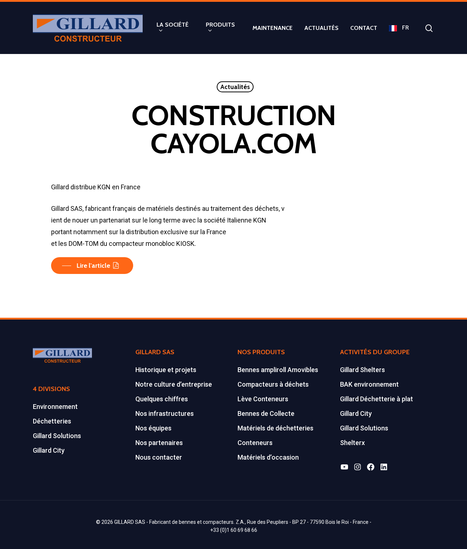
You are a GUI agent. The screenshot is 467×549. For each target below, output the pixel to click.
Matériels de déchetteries (275, 428)
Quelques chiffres (161, 399)
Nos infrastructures (164, 413)
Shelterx (352, 442)
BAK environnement (369, 384)
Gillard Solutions (57, 436)
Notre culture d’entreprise (173, 384)
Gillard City (49, 450)
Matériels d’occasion (268, 457)
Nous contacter (158, 457)
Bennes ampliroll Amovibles (278, 370)
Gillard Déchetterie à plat (376, 399)
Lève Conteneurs (263, 399)
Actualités (235, 87)
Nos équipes (153, 428)
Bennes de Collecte (266, 413)
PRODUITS (220, 25)
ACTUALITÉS (321, 28)
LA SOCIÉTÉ (173, 25)
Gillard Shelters (362, 370)
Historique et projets (165, 370)
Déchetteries (52, 421)
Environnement (55, 406)
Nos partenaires (159, 442)
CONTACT (363, 28)
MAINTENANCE (272, 28)
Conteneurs (255, 442)
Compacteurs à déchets (273, 384)
